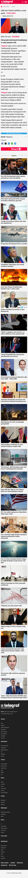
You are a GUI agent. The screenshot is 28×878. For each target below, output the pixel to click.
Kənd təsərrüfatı (4, 745)
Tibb (2, 770)
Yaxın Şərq (3, 788)
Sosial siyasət (4, 763)
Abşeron (3, 852)
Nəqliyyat (3, 754)
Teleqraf (4, 46)
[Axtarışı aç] (23, 2)
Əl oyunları (3, 830)
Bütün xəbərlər (5, 862)
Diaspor (2, 725)
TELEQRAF (15, 37)
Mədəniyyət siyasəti (5, 812)
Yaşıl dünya (3, 768)
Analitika (3, 738)
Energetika (3, 747)
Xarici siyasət (4, 731)
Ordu (2, 723)
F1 (1, 824)
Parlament (3, 729)
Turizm (2, 756)
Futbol (2, 832)
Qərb (2, 854)
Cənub (2, 856)
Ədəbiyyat (3, 814)
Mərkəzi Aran (4, 845)
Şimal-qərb (3, 847)
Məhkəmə (3, 800)
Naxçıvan (3, 858)
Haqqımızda (4, 865)
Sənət (2, 816)
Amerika (3, 784)
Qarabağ (3, 736)
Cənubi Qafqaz (4, 792)
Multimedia (20, 862)
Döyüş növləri (4, 828)
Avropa (2, 790)
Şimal (2, 849)
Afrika (2, 782)
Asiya (2, 786)
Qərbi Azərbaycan (5, 727)
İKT (1, 752)
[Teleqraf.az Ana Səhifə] (7, 1)
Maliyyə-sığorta (4, 749)
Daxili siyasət (4, 733)
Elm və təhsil (4, 766)
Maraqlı (2, 804)
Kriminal (3, 802)
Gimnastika (3, 826)
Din (1, 774)
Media (2, 772)
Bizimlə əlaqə (12, 865)
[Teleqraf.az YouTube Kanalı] (14, 149)
